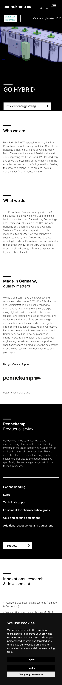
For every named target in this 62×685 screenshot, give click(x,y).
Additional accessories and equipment (28, 525)
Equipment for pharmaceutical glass (26, 510)
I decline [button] (31, 668)
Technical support (15, 502)
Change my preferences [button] (31, 674)
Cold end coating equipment (21, 517)
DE (40, 7)
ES (47, 7)
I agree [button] (31, 659)
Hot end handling (14, 487)
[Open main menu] (52, 6)
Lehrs (7, 494)
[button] (23, 106)
